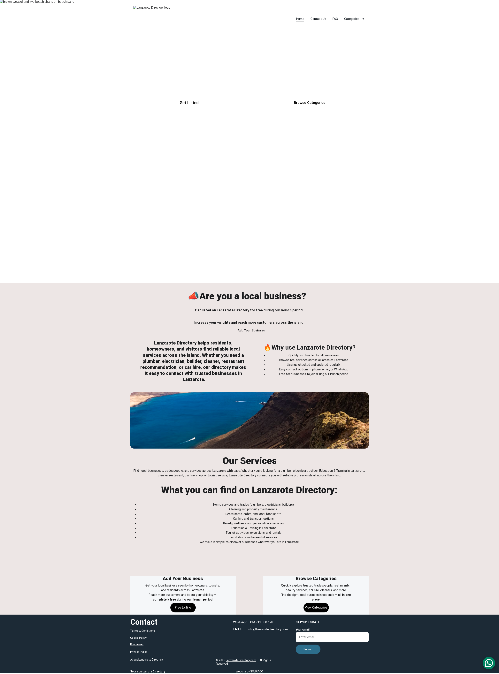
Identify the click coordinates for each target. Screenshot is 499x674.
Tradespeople (169, 131)
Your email (303, 629)
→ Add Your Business (249, 330)
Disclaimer (136, 644)
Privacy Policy (138, 651)
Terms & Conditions (142, 630)
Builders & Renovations (330, 131)
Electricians (249, 131)
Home (300, 19)
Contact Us (318, 19)
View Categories (316, 607)
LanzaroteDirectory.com (241, 660)
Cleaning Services (169, 171)
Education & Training (249, 232)
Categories (351, 19)
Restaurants (249, 171)
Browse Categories (309, 102)
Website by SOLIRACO (249, 671)
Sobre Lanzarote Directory (147, 671)
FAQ (335, 19)
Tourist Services (249, 205)
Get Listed (189, 102)
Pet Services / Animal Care (249, 266)
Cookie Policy (138, 637)
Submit (308, 649)
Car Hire (329, 171)
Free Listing (183, 607)
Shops (329, 205)
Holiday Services (329, 232)
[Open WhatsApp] (489, 663)
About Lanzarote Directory (146, 659)
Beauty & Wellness (169, 205)
